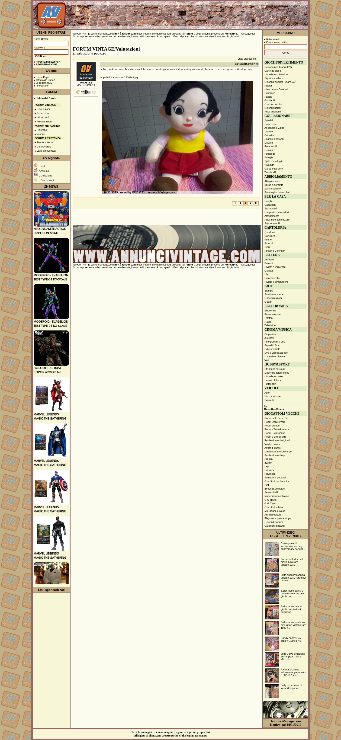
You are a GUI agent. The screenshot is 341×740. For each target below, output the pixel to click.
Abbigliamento (272, 181)
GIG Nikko (270, 499)
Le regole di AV (44, 82)
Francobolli (270, 146)
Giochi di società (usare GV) (280, 81)
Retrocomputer (272, 314)
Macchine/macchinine (276, 496)
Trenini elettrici (272, 380)
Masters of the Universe (278, 451)
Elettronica (270, 310)
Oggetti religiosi (273, 298)
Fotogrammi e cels (274, 341)
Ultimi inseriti (273, 39)
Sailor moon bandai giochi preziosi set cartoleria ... (291, 609)
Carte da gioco (272, 70)
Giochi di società (273, 522)
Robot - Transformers (276, 429)
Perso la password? (48, 61)
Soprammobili (272, 223)
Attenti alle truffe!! (45, 80)
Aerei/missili (271, 492)
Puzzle (268, 96)
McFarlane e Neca (274, 510)
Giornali (268, 270)
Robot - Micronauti (274, 433)
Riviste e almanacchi (276, 281)
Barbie (268, 462)
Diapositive (270, 334)
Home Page (42, 77)
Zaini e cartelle (272, 188)
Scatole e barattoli (274, 139)
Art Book (269, 259)
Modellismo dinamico (276, 74)
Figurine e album (273, 78)
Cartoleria (269, 235)
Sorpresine (270, 124)
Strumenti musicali (274, 369)
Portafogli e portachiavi (277, 192)
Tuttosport (270, 383)
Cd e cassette (272, 349)
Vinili (266, 360)
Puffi (266, 485)
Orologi (268, 150)
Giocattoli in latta (273, 507)
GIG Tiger (270, 503)
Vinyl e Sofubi (272, 444)
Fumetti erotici (272, 278)
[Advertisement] (222, 18)
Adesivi (268, 120)
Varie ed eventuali (46, 150)
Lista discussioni (247, 58)
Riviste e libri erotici (275, 267)
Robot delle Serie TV (275, 418)
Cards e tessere (273, 168)
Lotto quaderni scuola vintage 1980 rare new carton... (293, 577)
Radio (267, 321)
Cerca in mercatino (276, 42)
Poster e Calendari (274, 250)
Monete (268, 131)
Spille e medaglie (273, 161)
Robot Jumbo (272, 425)
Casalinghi (270, 204)
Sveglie (268, 201)
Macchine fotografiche (276, 372)
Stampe (268, 290)
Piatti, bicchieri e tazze (277, 219)
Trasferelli (270, 172)
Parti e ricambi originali (277, 440)
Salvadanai (270, 208)
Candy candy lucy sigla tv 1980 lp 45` (291, 639)
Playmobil (269, 473)
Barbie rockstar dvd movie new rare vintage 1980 (292, 562)
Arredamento (271, 216)
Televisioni (270, 325)
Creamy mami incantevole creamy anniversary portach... (293, 546)
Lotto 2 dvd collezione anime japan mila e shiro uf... (293, 656)
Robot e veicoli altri (275, 436)
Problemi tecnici (45, 142)
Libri (266, 274)
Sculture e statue (273, 294)
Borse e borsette (273, 184)
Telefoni (268, 318)
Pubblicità (269, 153)
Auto (267, 392)
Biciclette (269, 400)
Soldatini (269, 470)
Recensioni (43, 113)
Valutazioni (42, 117)
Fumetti (268, 263)
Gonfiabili (269, 100)
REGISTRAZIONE (46, 64)
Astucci (268, 243)
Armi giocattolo (272, 514)
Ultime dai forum (46, 98)
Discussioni (43, 109)
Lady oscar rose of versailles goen (291, 686)
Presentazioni (44, 121)
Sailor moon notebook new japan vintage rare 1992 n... (293, 625)
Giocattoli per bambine (277, 481)
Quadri (268, 301)
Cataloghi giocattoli (274, 525)
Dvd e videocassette (276, 352)
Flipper (268, 85)
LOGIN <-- (40, 56)
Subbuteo (269, 93)
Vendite (41, 134)
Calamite (269, 164)
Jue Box (269, 337)
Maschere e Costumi (276, 89)
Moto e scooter (272, 396)
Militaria (268, 142)
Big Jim (268, 459)
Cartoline (269, 135)
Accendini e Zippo (274, 127)
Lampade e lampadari (276, 212)
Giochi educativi (273, 104)
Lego (267, 466)
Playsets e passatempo (277, 518)
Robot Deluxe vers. (275, 421)
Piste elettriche (272, 111)
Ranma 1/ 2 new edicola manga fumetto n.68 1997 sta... (293, 672)
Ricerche (42, 129)
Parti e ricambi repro (275, 455)
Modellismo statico (274, 376)
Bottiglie (268, 157)
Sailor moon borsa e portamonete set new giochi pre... (292, 593)
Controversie (44, 146)
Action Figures (272, 447)
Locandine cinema (274, 356)
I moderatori (42, 85)
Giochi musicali (272, 107)
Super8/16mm (272, 345)
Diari (267, 247)
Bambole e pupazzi (275, 477)
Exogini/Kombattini (274, 488)
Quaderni (269, 232)
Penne (268, 239)
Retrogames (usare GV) (278, 67)
